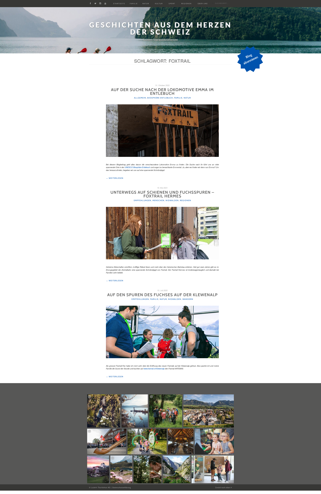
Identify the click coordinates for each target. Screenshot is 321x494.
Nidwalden (172, 200)
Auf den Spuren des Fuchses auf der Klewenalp (162, 294)
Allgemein (140, 98)
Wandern (187, 299)
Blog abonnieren (251, 59)
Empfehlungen (142, 200)
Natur (145, 4)
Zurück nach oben (223, 487)
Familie (134, 4)
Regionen (186, 4)
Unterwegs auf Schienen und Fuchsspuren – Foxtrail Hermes (162, 194)
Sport (172, 4)
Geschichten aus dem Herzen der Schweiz (160, 28)
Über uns (203, 4)
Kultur (159, 4)
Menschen (158, 200)
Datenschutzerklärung (121, 487)
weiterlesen (114, 178)
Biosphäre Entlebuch (160, 98)
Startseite (119, 4)
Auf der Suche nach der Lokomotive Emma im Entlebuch (162, 91)
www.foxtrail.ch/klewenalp (154, 368)
